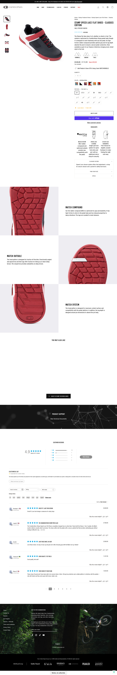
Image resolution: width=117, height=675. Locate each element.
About (4, 610)
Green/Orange (94, 83)
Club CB (59, 7)
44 (100, 97)
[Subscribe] (56, 629)
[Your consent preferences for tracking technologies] (114, 672)
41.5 (77, 97)
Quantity (77, 72)
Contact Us (6, 613)
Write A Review (86, 457)
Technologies (50, 7)
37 (77, 93)
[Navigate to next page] (70, 589)
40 (105, 93)
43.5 (94, 97)
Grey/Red (99, 83)
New (38, 7)
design (28, 497)
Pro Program (6, 618)
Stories (66, 7)
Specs (94, 176)
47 (94, 102)
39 (94, 93)
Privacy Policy (6, 627)
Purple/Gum (85, 83)
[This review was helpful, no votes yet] (103, 516)
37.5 (82, 93)
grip (37, 497)
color (33, 497)
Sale (79, 7)
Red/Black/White (90, 83)
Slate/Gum (76, 83)
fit (10, 497)
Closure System (94, 161)
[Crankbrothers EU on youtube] (44, 635)
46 (82, 102)
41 (111, 93)
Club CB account (78, 1)
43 (88, 97)
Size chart (83, 89)
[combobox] (32, 489)
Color (81, 80)
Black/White (81, 83)
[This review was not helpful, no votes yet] (106, 516)
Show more (48, 497)
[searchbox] (15, 489)
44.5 (106, 97)
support (42, 497)
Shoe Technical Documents (58, 419)
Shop (43, 7)
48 (99, 102)
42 (83, 97)
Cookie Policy (6, 630)
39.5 (99, 93)
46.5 (88, 102)
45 (77, 102)
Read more (43, 529)
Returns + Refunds (8, 621)
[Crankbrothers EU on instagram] (36, 635)
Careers (5, 616)
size (14, 497)
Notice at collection (58, 673)
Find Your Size (94, 171)
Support (73, 7)
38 (88, 93)
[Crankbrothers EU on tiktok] (40, 635)
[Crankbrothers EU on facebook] (32, 635)
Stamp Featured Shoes (85, 17)
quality (18, 497)
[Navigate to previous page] (46, 589)
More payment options (94, 123)
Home (76, 17)
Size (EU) (80, 89)
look (23, 497)
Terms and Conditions (9, 624)
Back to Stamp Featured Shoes (59, 396)
